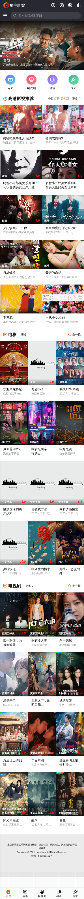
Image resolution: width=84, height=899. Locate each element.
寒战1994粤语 (69, 389)
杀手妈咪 (65, 640)
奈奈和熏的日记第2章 (60, 228)
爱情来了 (9, 700)
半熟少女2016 (55, 317)
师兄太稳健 (11, 820)
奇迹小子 (37, 389)
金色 (62, 820)
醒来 (34, 820)
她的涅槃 (65, 700)
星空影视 (14, 5)
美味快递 (9, 569)
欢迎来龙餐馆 (12, 389)
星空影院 (11, 844)
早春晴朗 (37, 760)
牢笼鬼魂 (65, 449)
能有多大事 (39, 640)
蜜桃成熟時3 (54, 138)
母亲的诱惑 (53, 273)
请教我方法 (39, 509)
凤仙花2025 (11, 449)
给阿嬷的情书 (40, 569)
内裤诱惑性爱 (68, 509)
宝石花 (8, 317)
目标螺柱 (9, 273)
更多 (76, 98)
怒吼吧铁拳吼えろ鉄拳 (18, 138)
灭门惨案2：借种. (15, 228)
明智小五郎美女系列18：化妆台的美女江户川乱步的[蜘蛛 (20, 187)
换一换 (74, 334)
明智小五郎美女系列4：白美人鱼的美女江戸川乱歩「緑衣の (62, 187)
